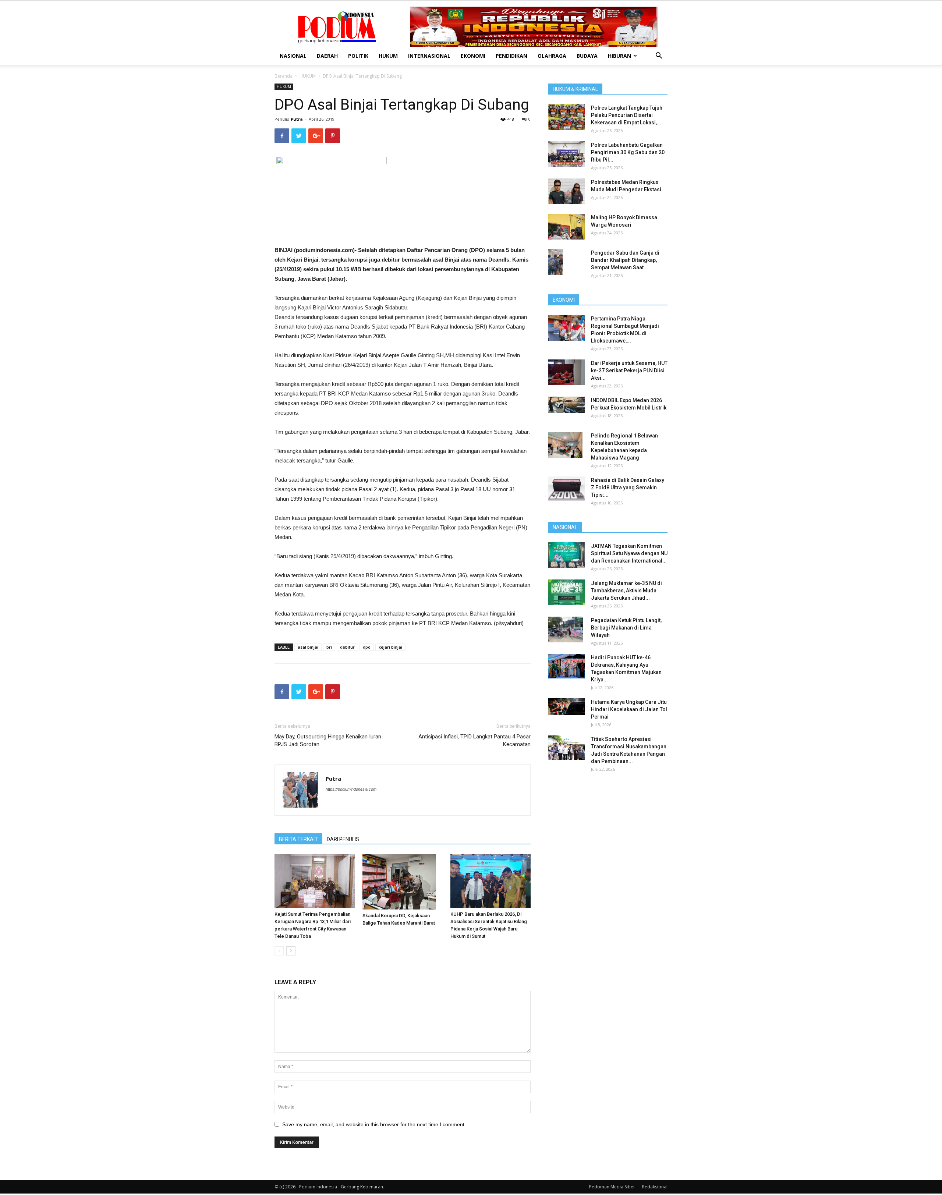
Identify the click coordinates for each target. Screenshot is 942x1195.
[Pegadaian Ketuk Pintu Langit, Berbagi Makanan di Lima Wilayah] (565, 629)
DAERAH (327, 55)
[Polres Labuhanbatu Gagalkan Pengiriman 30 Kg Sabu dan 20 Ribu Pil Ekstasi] (566, 154)
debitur (347, 647)
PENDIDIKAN (511, 55)
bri (329, 647)
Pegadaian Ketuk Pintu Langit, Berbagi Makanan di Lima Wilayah (626, 627)
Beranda (284, 76)
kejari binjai (390, 647)
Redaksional (654, 1187)
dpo (367, 647)
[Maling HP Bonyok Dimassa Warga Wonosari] (566, 227)
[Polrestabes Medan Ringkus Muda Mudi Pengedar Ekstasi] (566, 191)
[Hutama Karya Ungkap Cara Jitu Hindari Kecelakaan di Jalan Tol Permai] (566, 706)
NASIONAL (293, 55)
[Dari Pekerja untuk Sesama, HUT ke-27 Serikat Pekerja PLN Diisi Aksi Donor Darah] (566, 372)
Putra (297, 119)
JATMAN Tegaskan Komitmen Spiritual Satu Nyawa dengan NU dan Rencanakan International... (629, 553)
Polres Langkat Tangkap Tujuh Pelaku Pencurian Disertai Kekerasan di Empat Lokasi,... (626, 115)
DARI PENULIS (343, 839)
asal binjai (308, 647)
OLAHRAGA (552, 55)
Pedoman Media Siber (612, 1187)
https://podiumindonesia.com (351, 789)
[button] (658, 56)
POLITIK (358, 55)
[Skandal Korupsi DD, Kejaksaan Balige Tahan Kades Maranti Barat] (402, 881)
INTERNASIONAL (429, 55)
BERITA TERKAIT (298, 839)
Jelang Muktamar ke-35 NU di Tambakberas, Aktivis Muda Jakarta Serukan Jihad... (626, 590)
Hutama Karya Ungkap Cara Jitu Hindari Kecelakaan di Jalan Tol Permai (629, 709)
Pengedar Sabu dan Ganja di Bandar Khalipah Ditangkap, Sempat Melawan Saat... (625, 260)
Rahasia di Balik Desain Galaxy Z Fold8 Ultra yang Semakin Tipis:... (627, 487)
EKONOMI (473, 55)
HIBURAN (619, 55)
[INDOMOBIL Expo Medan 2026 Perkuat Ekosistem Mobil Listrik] (566, 405)
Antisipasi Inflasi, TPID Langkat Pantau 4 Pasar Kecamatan (474, 740)
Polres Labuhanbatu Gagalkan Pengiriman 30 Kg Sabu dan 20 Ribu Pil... (628, 152)
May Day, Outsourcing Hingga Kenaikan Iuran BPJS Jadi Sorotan (328, 740)
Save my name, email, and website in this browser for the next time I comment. (374, 1124)
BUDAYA (587, 55)
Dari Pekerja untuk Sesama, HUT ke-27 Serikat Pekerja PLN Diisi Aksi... (629, 370)
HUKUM (388, 55)
